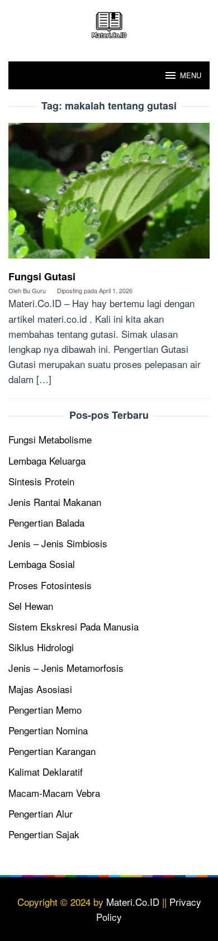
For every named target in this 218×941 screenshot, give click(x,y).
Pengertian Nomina (48, 730)
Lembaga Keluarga (47, 460)
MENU (190, 75)
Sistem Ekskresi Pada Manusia (73, 626)
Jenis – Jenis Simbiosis (57, 543)
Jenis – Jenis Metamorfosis (66, 668)
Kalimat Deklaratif (45, 771)
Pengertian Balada (46, 522)
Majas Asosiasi (40, 689)
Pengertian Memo (45, 710)
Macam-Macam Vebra (54, 793)
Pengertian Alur (40, 813)
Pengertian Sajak (43, 834)
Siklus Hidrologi (41, 647)
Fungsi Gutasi (41, 276)
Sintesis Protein (41, 481)
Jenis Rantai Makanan (54, 502)
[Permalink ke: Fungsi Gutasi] (109, 195)
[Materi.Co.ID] (109, 23)
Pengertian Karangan (52, 751)
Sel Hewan (30, 606)
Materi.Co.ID (132, 902)
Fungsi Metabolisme (50, 439)
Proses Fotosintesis (50, 585)
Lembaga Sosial (41, 564)
